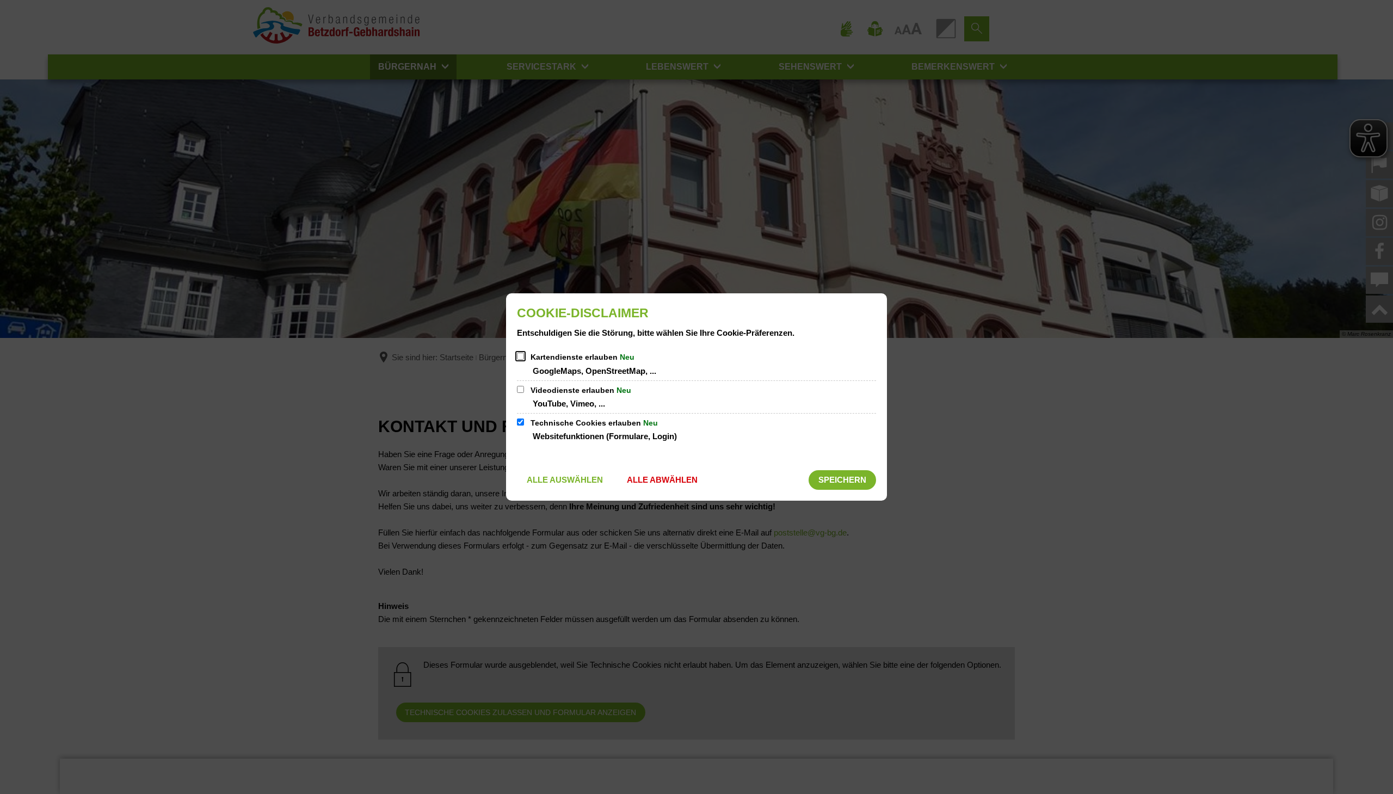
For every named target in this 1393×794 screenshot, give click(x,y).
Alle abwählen (662, 479)
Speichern (842, 479)
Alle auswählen (565, 479)
